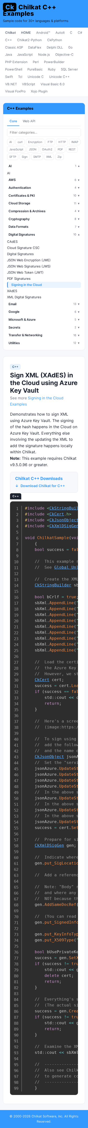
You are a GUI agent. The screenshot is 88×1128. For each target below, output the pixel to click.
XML (49, 157)
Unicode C (36, 77)
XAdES (12, 291)
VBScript (28, 84)
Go (70, 47)
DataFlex (34, 47)
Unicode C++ (59, 77)
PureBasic (35, 69)
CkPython (54, 40)
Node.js (44, 54)
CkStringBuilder (53, 585)
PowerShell (13, 69)
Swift (9, 77)
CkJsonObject (64, 520)
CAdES (12, 242)
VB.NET (11, 84)
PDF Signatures (19, 279)
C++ (8, 40)
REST (72, 149)
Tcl (20, 77)
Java (8, 54)
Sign (25, 157)
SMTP (37, 157)
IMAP (74, 142)
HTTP (62, 142)
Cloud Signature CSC (23, 248)
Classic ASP (14, 47)
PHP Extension (16, 62)
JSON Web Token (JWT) (25, 272)
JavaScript (25, 54)
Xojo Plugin (39, 91)
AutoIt (60, 33)
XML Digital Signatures (24, 297)
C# (80, 33)
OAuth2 (47, 149)
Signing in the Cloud (26, 285)
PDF (60, 149)
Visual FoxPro (15, 91)
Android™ (43, 33)
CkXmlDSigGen (64, 526)
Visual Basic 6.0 (53, 84)
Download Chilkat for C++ (43, 486)
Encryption (35, 142)
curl (20, 142)
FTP (50, 142)
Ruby (51, 69)
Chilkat (10, 33)
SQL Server (69, 69)
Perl (36, 62)
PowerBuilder (54, 62)
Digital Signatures (20, 254)
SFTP (12, 157)
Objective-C (64, 54)
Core (13, 121)
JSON (32, 149)
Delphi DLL (55, 47)
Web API (29, 121)
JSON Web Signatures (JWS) (29, 266)
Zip (59, 157)
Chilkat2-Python (29, 40)
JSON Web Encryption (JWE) (29, 260)
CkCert (56, 514)
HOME (26, 33)
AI (10, 142)
